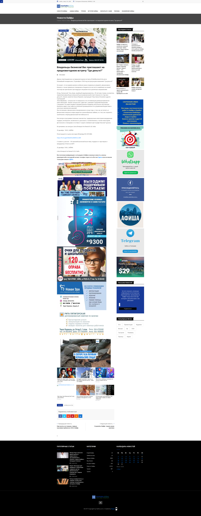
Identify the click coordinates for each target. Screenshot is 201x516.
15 (142, 458)
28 (138, 462)
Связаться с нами (106, 11)
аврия (129, 336)
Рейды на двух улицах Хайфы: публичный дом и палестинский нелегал (137, 68)
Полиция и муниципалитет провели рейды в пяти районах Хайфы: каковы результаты (138, 47)
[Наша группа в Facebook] (143, 1)
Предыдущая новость (65, 424)
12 (130, 458)
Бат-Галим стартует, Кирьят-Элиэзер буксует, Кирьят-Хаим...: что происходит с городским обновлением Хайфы (123, 69)
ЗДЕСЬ (71, 159)
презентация (128, 324)
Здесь (100, 157)
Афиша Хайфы (74, 11)
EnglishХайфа (100, 452)
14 (138, 458)
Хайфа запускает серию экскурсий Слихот (137, 89)
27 (134, 462)
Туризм (83, 11)
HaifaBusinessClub (68, 405)
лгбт (133, 328)
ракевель (131, 332)
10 (122, 458)
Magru (113, 509)
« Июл (118, 469)
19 (130, 460)
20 (134, 460)
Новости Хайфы (62, 11)
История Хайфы (93, 11)
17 (122, 460)
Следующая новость (106, 424)
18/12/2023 (62, 75)
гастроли (121, 332)
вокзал (120, 328)
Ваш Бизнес (100, 460)
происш (120, 336)
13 (134, 458)
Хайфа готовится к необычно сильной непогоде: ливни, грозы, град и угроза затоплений (122, 48)
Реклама (117, 11)
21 (138, 460)
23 (118, 462)
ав (127, 328)
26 (130, 462)
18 (126, 460)
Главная (59, 20)
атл (119, 324)
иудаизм (139, 324)
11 (126, 458)
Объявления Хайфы (128, 11)
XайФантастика (100, 455)
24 (122, 462)
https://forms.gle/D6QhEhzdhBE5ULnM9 (69, 138)
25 (126, 462)
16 (118, 460)
